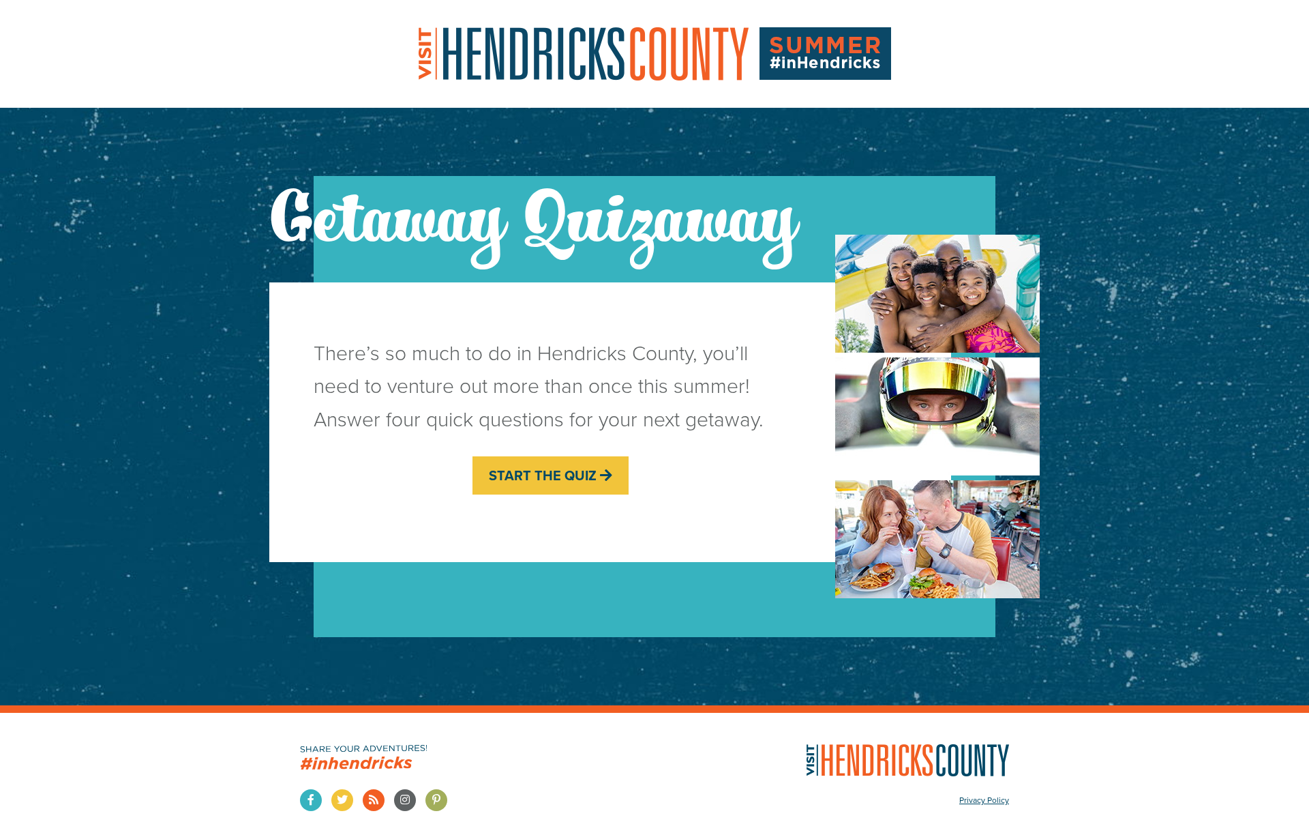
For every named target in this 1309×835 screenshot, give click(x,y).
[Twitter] (342, 800)
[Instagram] (405, 800)
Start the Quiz (544, 475)
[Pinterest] (436, 800)
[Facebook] (311, 800)
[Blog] (374, 800)
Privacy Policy (984, 800)
